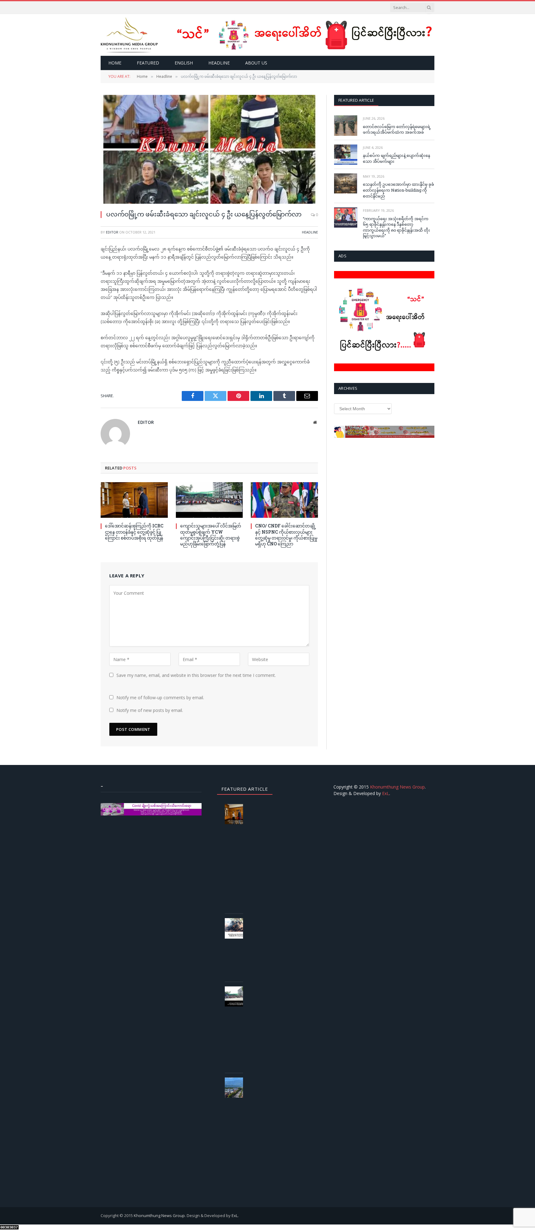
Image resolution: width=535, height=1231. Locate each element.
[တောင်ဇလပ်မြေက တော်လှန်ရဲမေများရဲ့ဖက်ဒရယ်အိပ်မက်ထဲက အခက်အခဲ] (345, 125)
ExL (385, 793)
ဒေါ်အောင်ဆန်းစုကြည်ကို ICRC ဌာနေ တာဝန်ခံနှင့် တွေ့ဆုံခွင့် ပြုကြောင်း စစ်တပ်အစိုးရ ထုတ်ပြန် (134, 531)
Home (114, 63)
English (184, 63)
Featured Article (356, 100)
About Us (256, 63)
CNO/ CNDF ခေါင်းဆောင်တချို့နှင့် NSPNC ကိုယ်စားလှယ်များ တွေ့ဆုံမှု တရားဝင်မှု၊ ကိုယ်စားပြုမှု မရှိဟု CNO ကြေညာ (286, 534)
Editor (112, 232)
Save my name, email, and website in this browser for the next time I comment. (196, 675)
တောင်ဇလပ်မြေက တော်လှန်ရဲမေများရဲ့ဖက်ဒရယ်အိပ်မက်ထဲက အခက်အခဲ (397, 129)
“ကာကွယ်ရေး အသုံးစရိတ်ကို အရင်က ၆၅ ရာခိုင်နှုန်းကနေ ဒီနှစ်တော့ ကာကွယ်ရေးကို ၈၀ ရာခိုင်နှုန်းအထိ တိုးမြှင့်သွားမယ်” (396, 227)
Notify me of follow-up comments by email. (160, 697)
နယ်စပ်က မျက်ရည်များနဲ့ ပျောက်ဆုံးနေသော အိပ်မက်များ (396, 158)
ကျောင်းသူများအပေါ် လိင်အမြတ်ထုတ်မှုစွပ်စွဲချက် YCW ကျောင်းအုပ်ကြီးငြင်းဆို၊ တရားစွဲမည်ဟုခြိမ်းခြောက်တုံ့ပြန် (210, 534)
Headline (219, 63)
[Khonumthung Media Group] (129, 35)
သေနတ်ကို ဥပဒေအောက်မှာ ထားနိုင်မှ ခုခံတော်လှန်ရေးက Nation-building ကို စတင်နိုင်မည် (398, 189)
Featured (148, 63)
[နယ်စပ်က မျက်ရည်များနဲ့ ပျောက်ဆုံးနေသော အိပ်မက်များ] (345, 154)
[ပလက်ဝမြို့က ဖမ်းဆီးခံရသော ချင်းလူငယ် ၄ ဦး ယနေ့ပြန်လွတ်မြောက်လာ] (209, 149)
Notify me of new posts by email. (149, 710)
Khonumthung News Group (397, 787)
